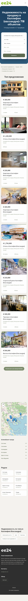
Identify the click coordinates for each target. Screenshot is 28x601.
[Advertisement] (14, 385)
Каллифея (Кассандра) (7, 71)
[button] (16, 420)
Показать (14, 55)
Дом (16, 535)
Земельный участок (7, 535)
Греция (17, 67)
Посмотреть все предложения (14, 369)
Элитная (4, 580)
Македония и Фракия (7, 69)
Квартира (22, 535)
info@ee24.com (4, 572)
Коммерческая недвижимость (9, 539)
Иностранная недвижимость (7, 67)
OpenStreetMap (23, 435)
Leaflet (16, 435)
